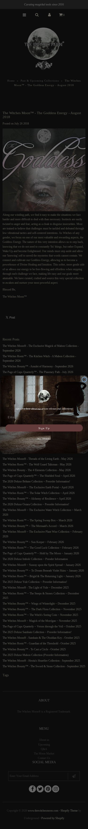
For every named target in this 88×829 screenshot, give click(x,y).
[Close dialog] (84, 379)
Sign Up (44, 428)
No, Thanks (44, 438)
